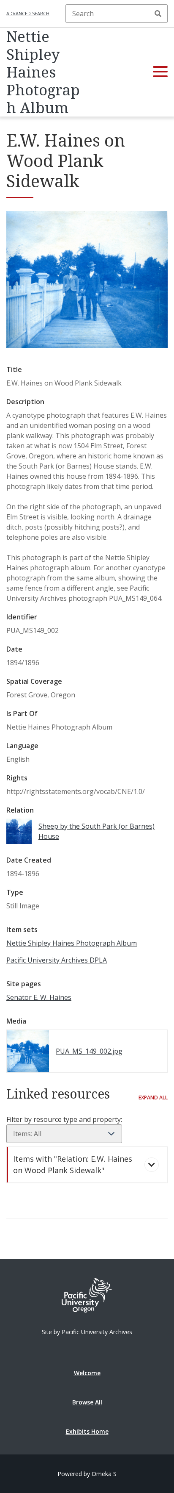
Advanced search (27, 13)
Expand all (153, 1097)
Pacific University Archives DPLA (56, 960)
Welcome (87, 1373)
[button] (160, 72)
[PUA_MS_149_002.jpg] (87, 345)
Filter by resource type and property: (64, 1119)
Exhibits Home (87, 1431)
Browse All (87, 1402)
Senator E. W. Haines (38, 997)
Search (158, 13)
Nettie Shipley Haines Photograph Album (43, 72)
